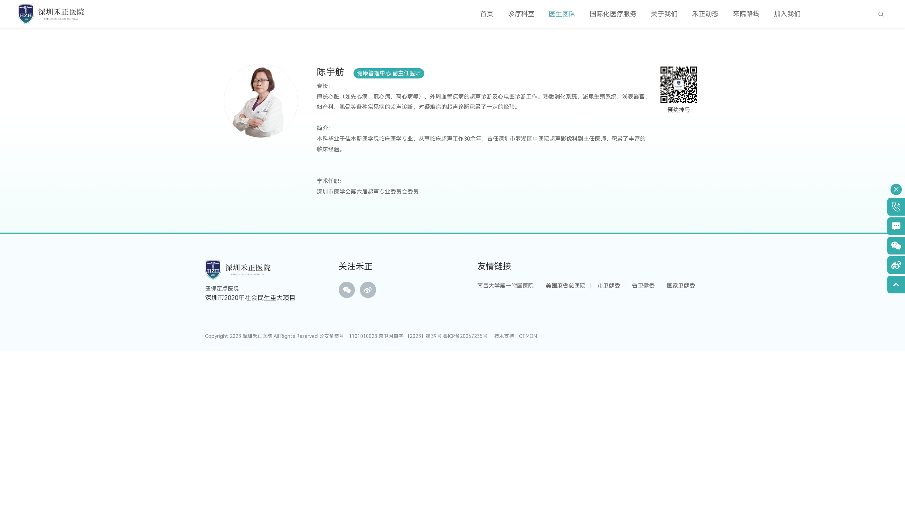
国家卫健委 (681, 285)
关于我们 (664, 14)
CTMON (528, 336)
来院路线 (746, 14)
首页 (487, 14)
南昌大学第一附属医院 (505, 285)
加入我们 (787, 14)
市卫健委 (608, 285)
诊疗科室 (521, 14)
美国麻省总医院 (565, 285)
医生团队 (562, 14)
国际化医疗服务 (613, 14)
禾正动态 (705, 14)
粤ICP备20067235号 (465, 336)
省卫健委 (643, 285)
